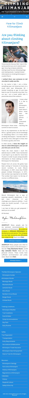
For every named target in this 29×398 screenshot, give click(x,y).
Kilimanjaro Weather (9, 310)
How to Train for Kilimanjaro (11, 354)
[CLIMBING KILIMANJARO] (14, 7)
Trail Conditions (7, 313)
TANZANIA (5, 376)
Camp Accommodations (10, 319)
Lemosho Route (7, 288)
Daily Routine (6, 325)
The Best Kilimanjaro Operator (11, 272)
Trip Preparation (7, 335)
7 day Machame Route (15, 249)
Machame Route (7, 284)
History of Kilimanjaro (9, 370)
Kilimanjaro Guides (8, 275)
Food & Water (6, 316)
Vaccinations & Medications (11, 344)
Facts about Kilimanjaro (10, 366)
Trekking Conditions (8, 307)
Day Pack (5, 322)
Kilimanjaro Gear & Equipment (12, 351)
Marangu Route (7, 281)
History (4, 379)
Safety (4, 332)
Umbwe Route (6, 300)
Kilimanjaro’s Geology (9, 363)
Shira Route (6, 291)
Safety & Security (7, 385)
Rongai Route (6, 297)
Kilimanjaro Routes (8, 278)
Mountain (5, 360)
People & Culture (7, 382)
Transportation (7, 338)
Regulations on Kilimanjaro (11, 373)
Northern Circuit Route (9, 294)
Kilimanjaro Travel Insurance (11, 347)
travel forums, (11, 70)
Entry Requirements (8, 341)
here (22, 237)
